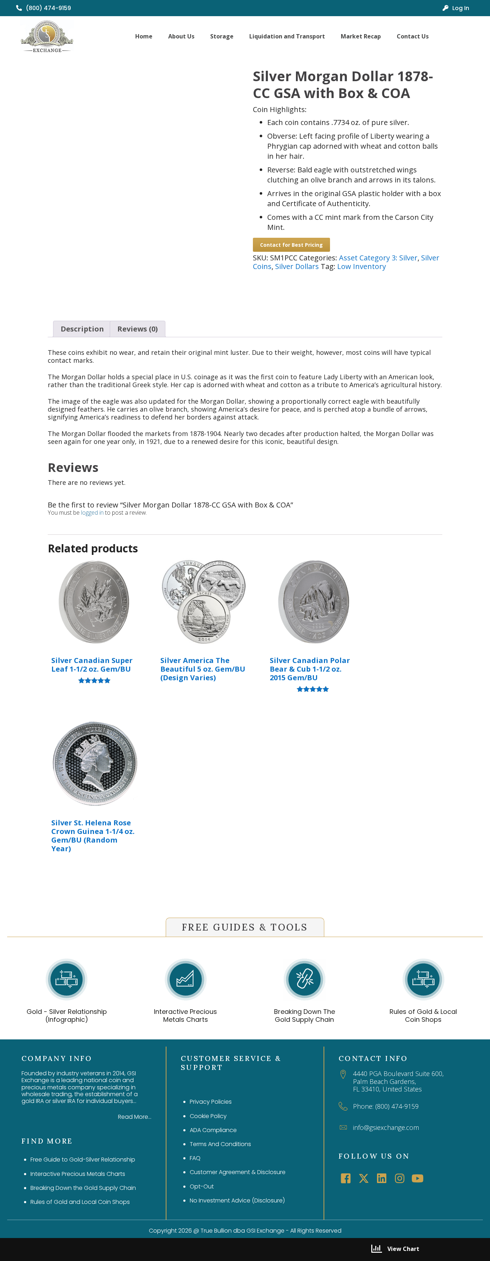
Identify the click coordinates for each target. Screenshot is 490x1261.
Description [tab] (82, 329)
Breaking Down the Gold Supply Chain (83, 1188)
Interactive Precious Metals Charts (185, 1015)
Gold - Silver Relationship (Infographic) (67, 1015)
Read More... (134, 1117)
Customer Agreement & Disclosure (238, 1172)
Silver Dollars (297, 266)
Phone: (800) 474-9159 (386, 1106)
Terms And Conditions (220, 1144)
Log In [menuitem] (460, 8)
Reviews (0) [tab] (137, 329)
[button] (346, 1178)
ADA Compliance (213, 1130)
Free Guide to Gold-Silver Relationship (82, 1159)
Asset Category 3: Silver (378, 258)
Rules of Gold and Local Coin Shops (80, 1202)
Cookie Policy (208, 1116)
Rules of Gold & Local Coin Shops (423, 1015)
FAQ (195, 1158)
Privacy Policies (211, 1102)
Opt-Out (202, 1186)
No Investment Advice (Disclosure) (237, 1200)
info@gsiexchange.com (386, 1127)
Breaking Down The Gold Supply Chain (304, 1015)
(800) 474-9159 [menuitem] (47, 8)
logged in (92, 512)
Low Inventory (361, 266)
